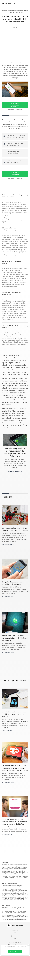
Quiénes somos (15, 936)
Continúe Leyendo (15, 952)
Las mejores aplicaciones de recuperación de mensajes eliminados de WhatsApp (15, 452)
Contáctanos (15, 939)
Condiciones (15, 933)
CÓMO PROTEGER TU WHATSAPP (15, 105)
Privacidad (15, 930)
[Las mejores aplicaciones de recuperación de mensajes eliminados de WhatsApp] (15, 440)
